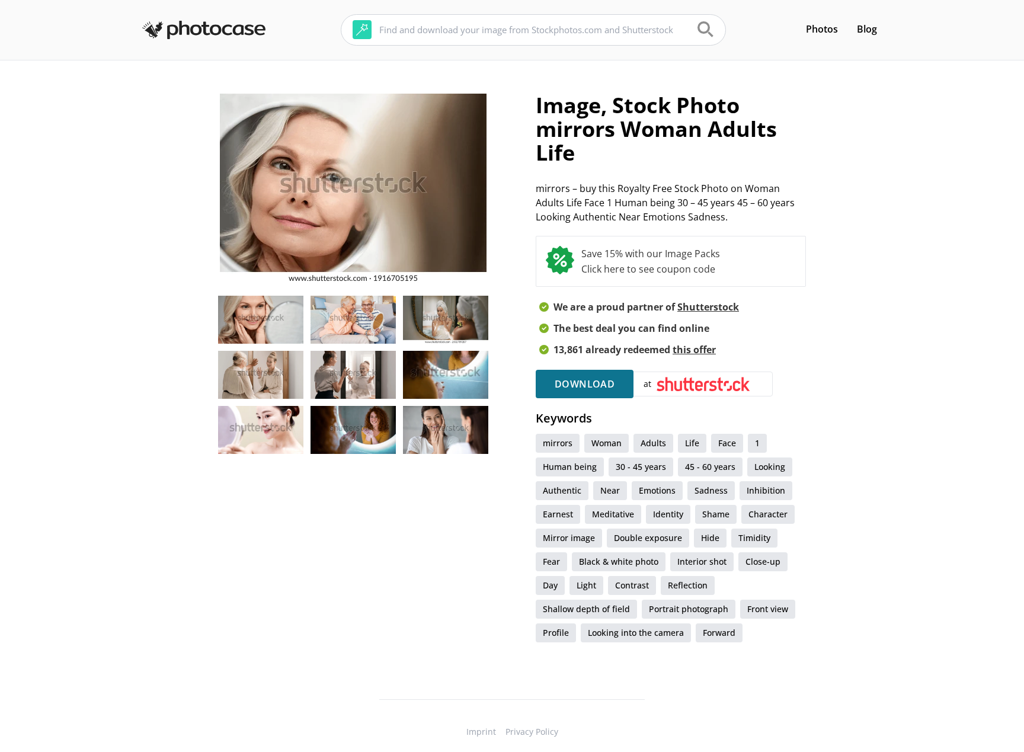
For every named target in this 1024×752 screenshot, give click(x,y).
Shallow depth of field (586, 609)
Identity (668, 514)
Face (727, 443)
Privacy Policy (531, 731)
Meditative (613, 514)
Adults (653, 443)
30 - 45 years (641, 466)
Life (692, 443)
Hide (710, 537)
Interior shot (702, 561)
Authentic (562, 490)
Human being (570, 466)
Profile (556, 632)
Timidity (754, 537)
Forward (719, 632)
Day (550, 585)
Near (610, 490)
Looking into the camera (636, 632)
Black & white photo (618, 561)
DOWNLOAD (585, 384)
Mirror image (569, 537)
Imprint (481, 731)
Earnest (558, 514)
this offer (694, 349)
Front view (767, 609)
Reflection (688, 585)
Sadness (711, 490)
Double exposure (648, 537)
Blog (867, 29)
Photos (822, 29)
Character (768, 514)
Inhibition (766, 490)
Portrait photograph (688, 609)
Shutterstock (708, 306)
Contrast (632, 585)
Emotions (657, 490)
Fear (551, 561)
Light (586, 585)
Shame (715, 514)
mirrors (557, 443)
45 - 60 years (710, 466)
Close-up (762, 561)
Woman (606, 443)
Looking (769, 466)
